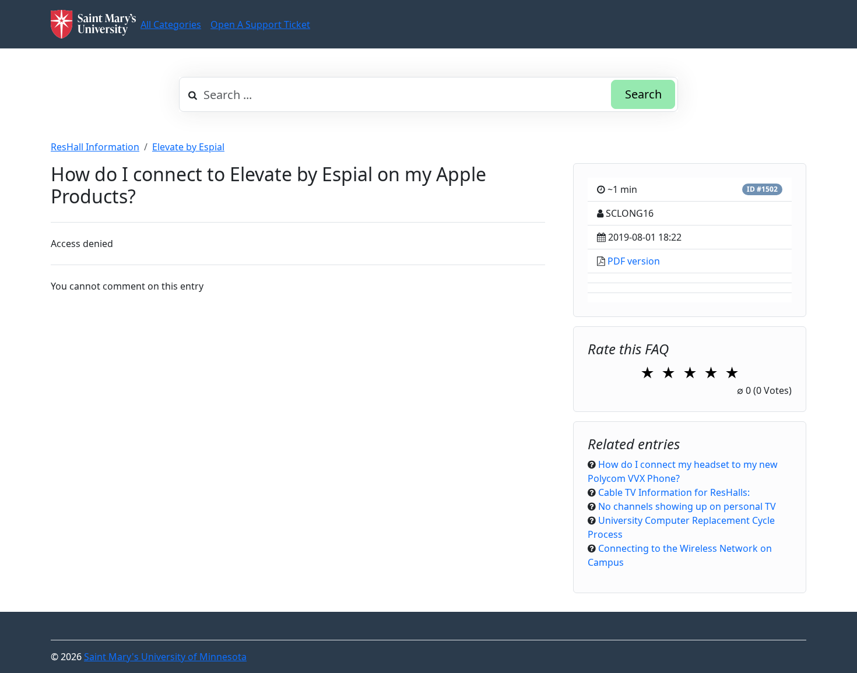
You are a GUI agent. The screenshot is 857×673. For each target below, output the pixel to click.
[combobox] (428, 94)
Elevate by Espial (188, 146)
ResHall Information (95, 146)
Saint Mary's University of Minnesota (165, 656)
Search (643, 94)
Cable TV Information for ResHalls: (674, 492)
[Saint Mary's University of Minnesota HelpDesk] (93, 24)
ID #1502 (762, 189)
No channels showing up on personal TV (687, 506)
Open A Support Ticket (260, 24)
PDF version (633, 261)
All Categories (171, 24)
